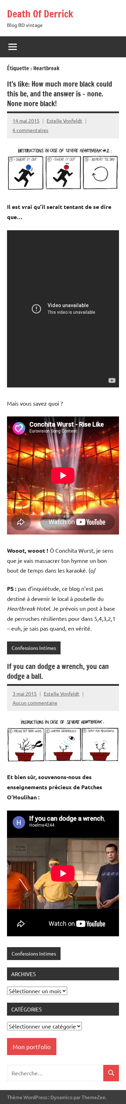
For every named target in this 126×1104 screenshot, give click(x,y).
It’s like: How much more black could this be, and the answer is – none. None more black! (59, 94)
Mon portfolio (32, 1046)
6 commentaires (30, 130)
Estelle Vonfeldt (64, 120)
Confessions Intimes (34, 648)
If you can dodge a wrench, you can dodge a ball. (58, 671)
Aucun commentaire (35, 702)
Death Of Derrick (40, 14)
